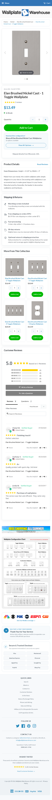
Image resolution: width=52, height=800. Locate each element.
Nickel (12, 22)
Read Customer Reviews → (26, 771)
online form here (24, 738)
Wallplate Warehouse (22, 781)
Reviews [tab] (10, 401)
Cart (48, 3)
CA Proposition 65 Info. (26, 713)
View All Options (26, 145)
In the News (26, 695)
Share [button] (11, 448)
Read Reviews (42, 164)
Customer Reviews (26, 692)
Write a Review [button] (27, 387)
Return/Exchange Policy (26, 699)
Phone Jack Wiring (26, 702)
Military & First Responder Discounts (26, 709)
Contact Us (26, 689)
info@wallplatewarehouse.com (26, 740)
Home (6, 22)
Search (26, 682)
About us (26, 685)
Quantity (7, 119)
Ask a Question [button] (27, 393)
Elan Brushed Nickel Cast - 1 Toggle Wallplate (22, 442)
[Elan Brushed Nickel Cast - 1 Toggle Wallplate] (27, 79)
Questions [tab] (25, 401)
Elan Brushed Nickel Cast (25, 22)
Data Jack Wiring (26, 706)
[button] (41, 448)
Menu (7, 3)
